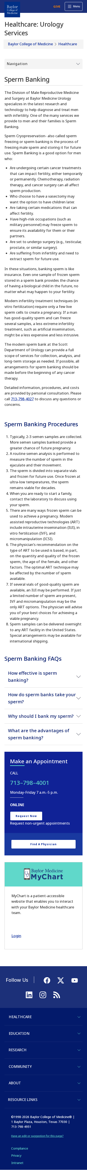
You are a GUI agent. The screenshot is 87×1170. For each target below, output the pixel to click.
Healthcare (67, 44)
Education (19, 1033)
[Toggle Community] (79, 1066)
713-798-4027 (22, 399)
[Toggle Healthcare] (79, 1017)
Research (18, 1049)
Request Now (26, 816)
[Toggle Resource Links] (79, 1099)
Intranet (17, 1163)
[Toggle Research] (79, 1050)
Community (20, 1066)
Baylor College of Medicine (30, 44)
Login (16, 935)
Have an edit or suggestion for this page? (37, 1136)
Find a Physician (43, 844)
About (15, 1083)
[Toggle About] (79, 1083)
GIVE (56, 6)
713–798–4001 (29, 783)
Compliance (19, 1148)
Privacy (16, 1155)
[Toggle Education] (79, 1033)
